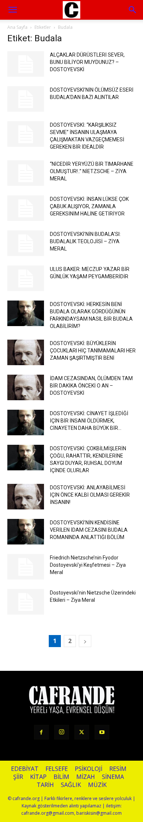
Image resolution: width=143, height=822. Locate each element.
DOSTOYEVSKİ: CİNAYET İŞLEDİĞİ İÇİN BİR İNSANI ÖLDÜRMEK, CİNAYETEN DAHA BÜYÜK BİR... (89, 420)
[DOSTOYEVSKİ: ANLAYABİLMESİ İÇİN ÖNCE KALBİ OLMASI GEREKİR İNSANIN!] (25, 496)
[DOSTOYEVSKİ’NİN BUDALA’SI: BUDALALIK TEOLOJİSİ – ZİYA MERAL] (25, 243)
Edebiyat (24, 769)
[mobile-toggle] (12, 10)
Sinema (113, 777)
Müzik (97, 785)
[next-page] (85, 641)
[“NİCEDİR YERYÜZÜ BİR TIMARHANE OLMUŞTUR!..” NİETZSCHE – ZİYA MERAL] (25, 173)
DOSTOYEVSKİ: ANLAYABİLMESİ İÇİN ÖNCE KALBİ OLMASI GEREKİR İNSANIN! (90, 495)
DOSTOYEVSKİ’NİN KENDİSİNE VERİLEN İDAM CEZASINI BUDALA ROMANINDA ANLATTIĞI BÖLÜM (89, 530)
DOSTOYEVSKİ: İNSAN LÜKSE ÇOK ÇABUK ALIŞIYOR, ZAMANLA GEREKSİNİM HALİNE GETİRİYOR (89, 206)
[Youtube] (102, 732)
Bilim (61, 777)
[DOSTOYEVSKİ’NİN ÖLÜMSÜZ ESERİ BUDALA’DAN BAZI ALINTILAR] (25, 99)
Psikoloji (88, 769)
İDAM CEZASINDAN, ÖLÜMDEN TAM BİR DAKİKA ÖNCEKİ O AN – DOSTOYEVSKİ (91, 385)
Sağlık (71, 785)
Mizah (85, 777)
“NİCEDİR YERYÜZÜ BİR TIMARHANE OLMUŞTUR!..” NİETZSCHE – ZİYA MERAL (91, 171)
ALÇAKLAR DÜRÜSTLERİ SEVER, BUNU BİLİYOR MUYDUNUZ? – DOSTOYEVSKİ (87, 62)
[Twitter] (81, 732)
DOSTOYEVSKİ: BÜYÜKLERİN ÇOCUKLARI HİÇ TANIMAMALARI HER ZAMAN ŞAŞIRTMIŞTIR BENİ (93, 350)
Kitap (38, 777)
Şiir (18, 777)
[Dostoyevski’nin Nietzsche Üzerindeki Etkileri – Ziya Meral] (25, 602)
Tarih (45, 785)
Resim (117, 769)
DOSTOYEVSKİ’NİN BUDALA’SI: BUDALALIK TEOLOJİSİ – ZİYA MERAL (85, 241)
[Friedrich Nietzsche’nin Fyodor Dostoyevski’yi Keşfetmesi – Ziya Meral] (25, 567)
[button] (132, 10)
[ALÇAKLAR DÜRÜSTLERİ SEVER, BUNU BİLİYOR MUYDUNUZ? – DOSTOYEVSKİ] (25, 64)
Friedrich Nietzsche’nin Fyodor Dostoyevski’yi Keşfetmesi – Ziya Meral (88, 565)
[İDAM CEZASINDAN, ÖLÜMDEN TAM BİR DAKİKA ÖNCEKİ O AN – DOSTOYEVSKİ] (25, 387)
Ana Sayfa (17, 27)
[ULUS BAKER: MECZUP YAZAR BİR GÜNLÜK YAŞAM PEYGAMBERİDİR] (25, 278)
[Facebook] (41, 732)
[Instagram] (61, 732)
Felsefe (56, 769)
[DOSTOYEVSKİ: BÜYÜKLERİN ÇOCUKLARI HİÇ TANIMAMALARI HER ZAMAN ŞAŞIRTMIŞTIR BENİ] (25, 352)
